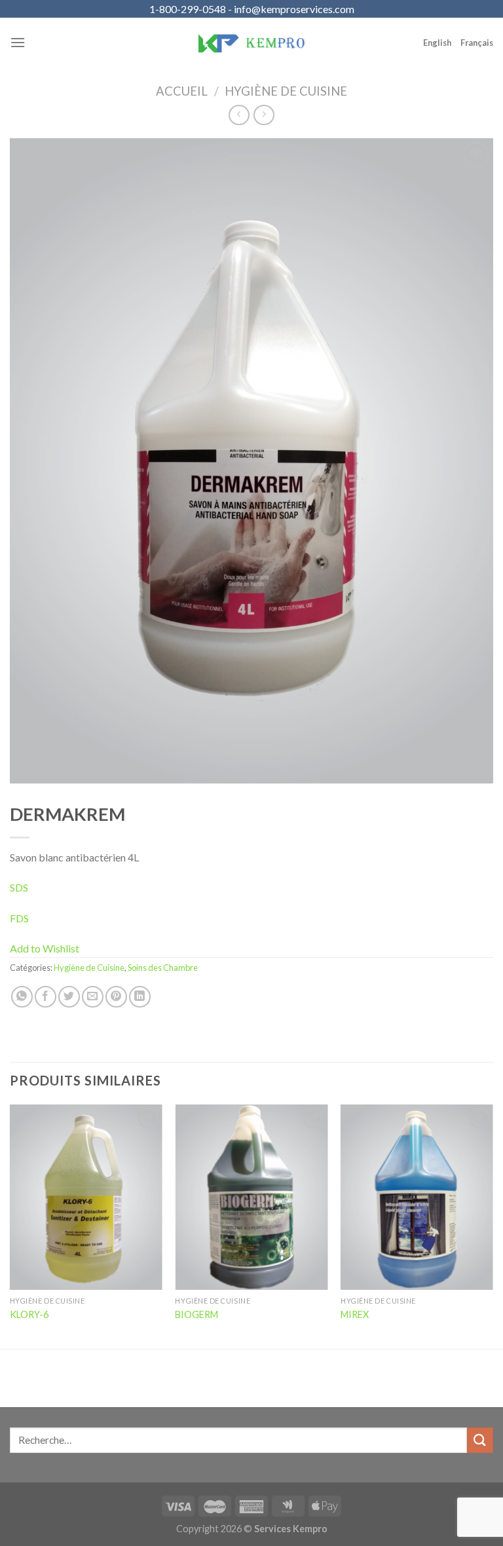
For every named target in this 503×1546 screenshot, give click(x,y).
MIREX (355, 1314)
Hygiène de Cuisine (286, 91)
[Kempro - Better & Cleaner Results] (251, 42)
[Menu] (18, 42)
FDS (19, 918)
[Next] (492, 1225)
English (437, 42)
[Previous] (10, 1225)
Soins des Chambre (163, 967)
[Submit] (480, 1440)
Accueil (182, 91)
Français (476, 42)
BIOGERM (196, 1314)
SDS (19, 887)
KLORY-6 (29, 1314)
